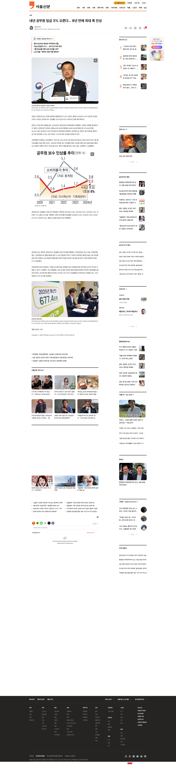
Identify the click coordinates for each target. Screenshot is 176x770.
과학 (43, 723)
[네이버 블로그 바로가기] (145, 756)
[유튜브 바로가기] (137, 756)
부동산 (56, 714)
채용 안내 (50, 699)
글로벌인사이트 (70, 735)
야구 (121, 711)
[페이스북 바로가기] (125, 756)
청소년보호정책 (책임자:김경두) (55, 756)
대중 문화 (97, 723)
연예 (140, 8)
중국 (68, 714)
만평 (109, 730)
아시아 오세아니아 (71, 723)
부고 (109, 746)
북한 (30, 717)
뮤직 (121, 742)
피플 (128, 8)
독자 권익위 (140, 713)
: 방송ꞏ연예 (125, 395)
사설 (109, 721)
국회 (30, 714)
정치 (78, 8)
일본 (68, 717)
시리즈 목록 (110, 711)
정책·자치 (100, 8)
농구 (121, 720)
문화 (107, 8)
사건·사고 (44, 711)
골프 (121, 717)
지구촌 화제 (70, 732)
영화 (96, 738)
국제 (93, 8)
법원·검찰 (44, 714)
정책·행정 (85, 711)
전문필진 (110, 727)
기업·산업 (56, 711)
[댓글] (145, 28)
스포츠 (134, 8)
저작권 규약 (140, 719)
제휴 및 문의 (40, 699)
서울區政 (85, 717)
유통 (55, 723)
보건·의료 (44, 726)
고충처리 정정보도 (142, 722)
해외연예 (122, 739)
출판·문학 (97, 720)
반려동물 (97, 735)
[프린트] (135, 28)
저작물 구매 (140, 716)
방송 (121, 733)
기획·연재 (114, 8)
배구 (121, 723)
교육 (43, 720)
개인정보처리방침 (40, 756)
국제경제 (69, 711)
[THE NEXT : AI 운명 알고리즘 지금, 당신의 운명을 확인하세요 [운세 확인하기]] (156, 49)
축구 (121, 714)
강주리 (36, 27)
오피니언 (122, 8)
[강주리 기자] (31, 28)
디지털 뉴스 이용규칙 (70, 756)
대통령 (31, 711)
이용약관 (31, 756)
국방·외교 (31, 720)
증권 (55, 726)
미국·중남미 (69, 726)
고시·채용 (85, 720)
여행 (96, 729)
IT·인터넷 (56, 729)
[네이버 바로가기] (141, 756)
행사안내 (31, 699)
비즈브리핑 (57, 735)
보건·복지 (44, 729)
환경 (43, 717)
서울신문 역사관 (142, 710)
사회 (83, 8)
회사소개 (140, 708)
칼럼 (109, 724)
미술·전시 (97, 717)
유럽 (68, 729)
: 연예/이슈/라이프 (127, 502)
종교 (96, 726)
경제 (88, 8)
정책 (55, 732)
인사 (109, 740)
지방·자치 (85, 714)
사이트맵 (140, 725)
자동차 (56, 720)
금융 (55, 717)
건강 (96, 732)
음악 (96, 711)
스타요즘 (122, 745)
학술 (96, 714)
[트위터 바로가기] (129, 756)
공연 (96, 740)
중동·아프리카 (70, 720)
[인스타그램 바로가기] (133, 756)
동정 (109, 743)
